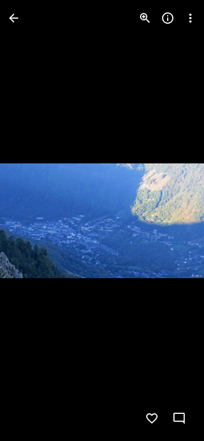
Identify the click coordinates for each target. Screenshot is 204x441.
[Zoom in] (145, 18)
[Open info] (167, 18)
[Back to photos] (13, 18)
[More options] (190, 18)
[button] (32, 220)
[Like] (152, 418)
